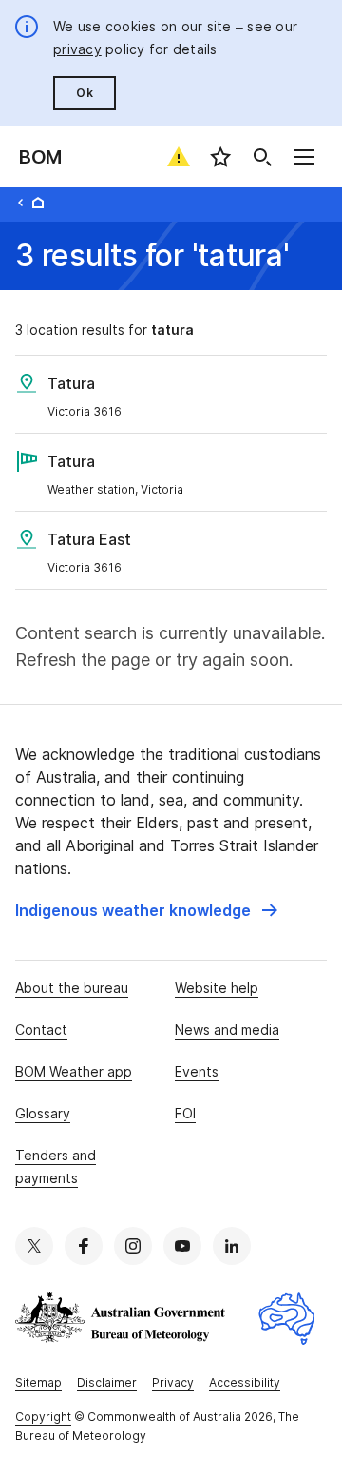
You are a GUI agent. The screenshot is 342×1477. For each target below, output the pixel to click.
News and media (227, 1029)
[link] (146, 910)
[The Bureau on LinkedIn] (232, 1246)
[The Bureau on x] (34, 1246)
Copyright (43, 1416)
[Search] (262, 157)
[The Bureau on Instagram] (133, 1246)
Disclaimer (107, 1382)
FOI (185, 1113)
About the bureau (71, 988)
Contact (41, 1029)
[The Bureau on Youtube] (182, 1246)
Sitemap (38, 1382)
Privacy (173, 1382)
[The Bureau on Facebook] (84, 1246)
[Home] (38, 202)
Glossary (42, 1113)
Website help (216, 988)
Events (196, 1071)
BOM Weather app (73, 1071)
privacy (77, 49)
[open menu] (304, 157)
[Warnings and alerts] (179, 157)
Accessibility (244, 1382)
